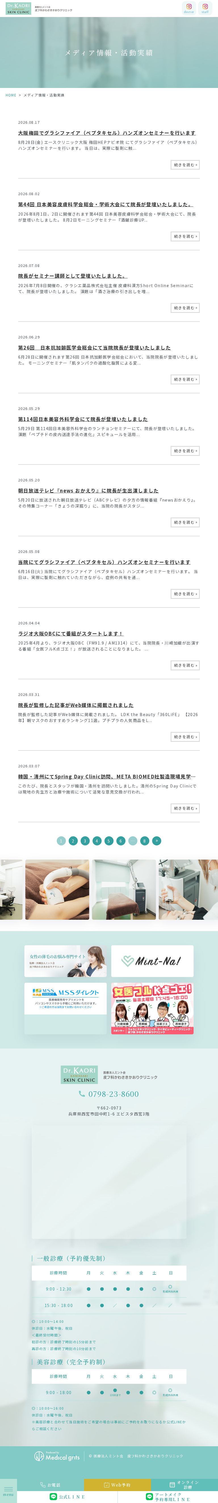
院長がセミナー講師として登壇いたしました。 (72, 275)
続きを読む (186, 164)
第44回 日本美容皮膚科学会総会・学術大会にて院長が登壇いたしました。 (105, 204)
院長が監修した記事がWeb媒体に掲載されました (76, 705)
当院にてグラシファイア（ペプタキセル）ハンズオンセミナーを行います (104, 562)
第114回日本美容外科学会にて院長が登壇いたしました (83, 419)
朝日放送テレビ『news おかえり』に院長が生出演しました (88, 490)
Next (213, 881)
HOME (11, 94)
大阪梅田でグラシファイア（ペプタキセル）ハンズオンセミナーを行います (107, 132)
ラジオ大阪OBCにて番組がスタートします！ (70, 633)
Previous (5, 881)
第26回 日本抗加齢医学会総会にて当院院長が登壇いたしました (94, 347)
